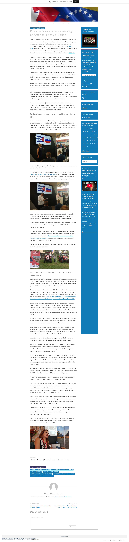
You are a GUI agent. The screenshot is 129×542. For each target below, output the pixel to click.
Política (45, 23)
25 (90, 143)
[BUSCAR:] (89, 161)
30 (85, 146)
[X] (86, 98)
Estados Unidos (55, 471)
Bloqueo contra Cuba (44, 469)
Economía (39, 471)
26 (92, 143)
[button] (86, 41)
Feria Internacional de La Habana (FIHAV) (42, 473)
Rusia (52, 475)
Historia (51, 23)
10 (87, 137)
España (46, 471)
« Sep (83, 151)
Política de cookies (35, 539)
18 (90, 140)
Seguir (86, 81)
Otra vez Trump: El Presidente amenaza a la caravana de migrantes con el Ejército (65, 505)
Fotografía (57, 473)
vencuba (42, 28)
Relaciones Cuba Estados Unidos (40, 475)
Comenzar (76, 1)
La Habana (65, 473)
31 (87, 146)
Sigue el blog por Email (88, 52)
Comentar (72, 526)
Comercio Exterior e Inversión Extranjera (63, 469)
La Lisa (72, 473)
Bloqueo (34, 469)
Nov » (87, 151)
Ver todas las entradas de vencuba (63, 497)
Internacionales (41, 467)
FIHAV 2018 (72, 53)
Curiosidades (66, 23)
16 (85, 140)
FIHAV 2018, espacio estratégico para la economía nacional (40, 505)
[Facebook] (83, 98)
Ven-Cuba (39, 12)
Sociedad (58, 23)
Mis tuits (84, 108)
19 (92, 140)
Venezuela (33, 23)
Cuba (39, 23)
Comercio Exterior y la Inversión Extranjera (43, 174)
